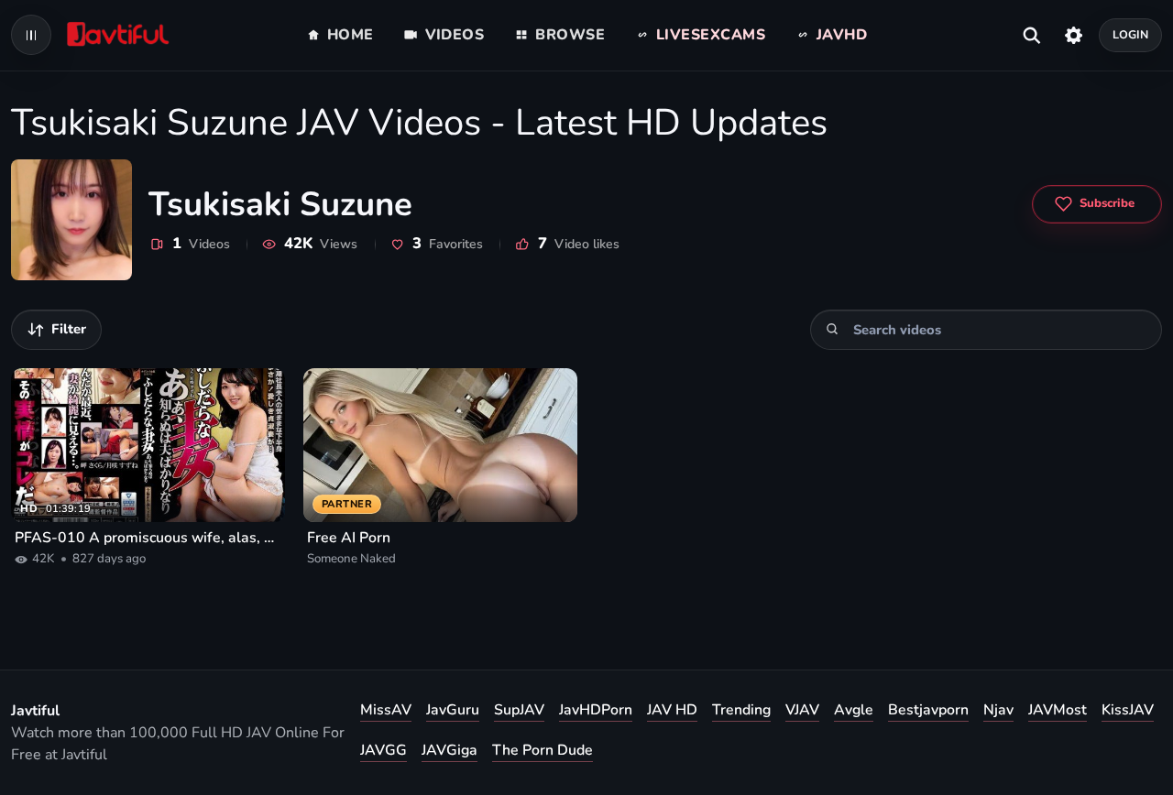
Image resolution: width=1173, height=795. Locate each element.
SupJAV (519, 710)
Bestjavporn (928, 710)
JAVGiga (449, 750)
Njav (998, 710)
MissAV (385, 710)
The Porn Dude (542, 750)
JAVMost (1057, 710)
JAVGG (383, 750)
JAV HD (672, 710)
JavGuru (452, 710)
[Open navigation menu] (31, 35)
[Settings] (1074, 35)
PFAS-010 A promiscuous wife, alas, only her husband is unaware (148, 538)
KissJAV (1128, 710)
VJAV (802, 710)
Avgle (853, 710)
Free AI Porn (348, 538)
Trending (741, 710)
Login (1131, 34)
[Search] (832, 329)
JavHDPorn (595, 710)
